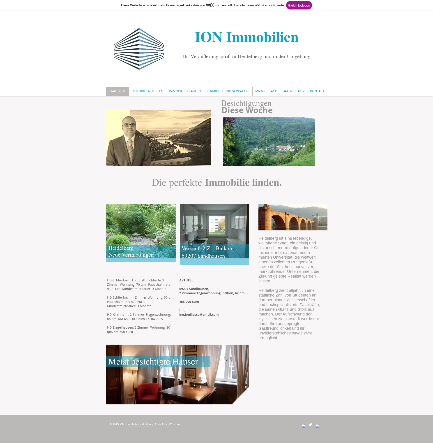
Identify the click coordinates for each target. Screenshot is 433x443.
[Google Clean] (317, 426)
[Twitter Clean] (310, 424)
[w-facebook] (303, 426)
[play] (308, 159)
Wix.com (174, 424)
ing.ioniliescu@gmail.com (199, 314)
